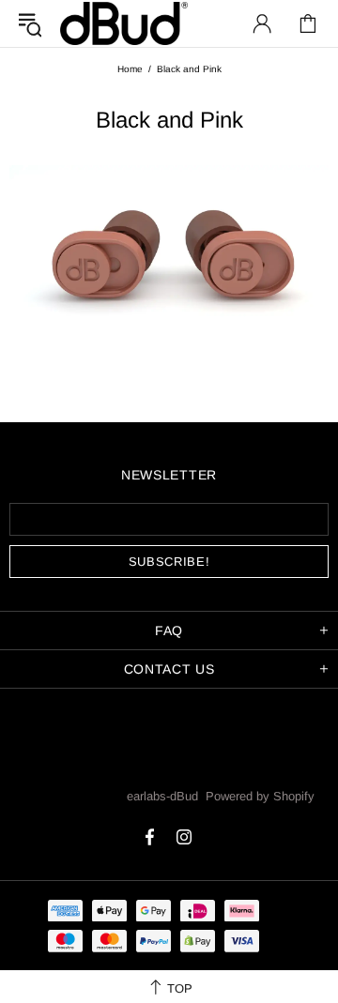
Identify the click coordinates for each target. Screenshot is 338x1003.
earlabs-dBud (124, 23)
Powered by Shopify (260, 796)
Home (130, 69)
